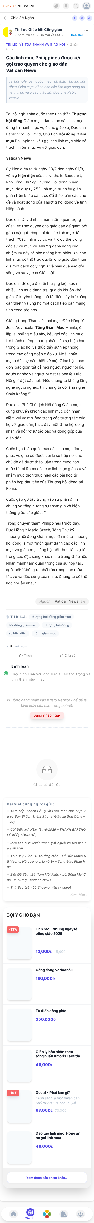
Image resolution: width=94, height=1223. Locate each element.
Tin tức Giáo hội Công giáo (38, 30)
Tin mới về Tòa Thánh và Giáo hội (51, 35)
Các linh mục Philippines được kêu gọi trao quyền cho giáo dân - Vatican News (44, 64)
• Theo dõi (74, 35)
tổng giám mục (45, 633)
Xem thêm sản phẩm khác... (47, 1178)
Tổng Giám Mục (49, 327)
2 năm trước (24, 35)
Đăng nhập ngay (47, 715)
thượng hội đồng (57, 625)
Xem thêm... (78, 895)
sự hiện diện (23, 175)
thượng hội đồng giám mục (51, 617)
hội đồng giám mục (23, 625)
